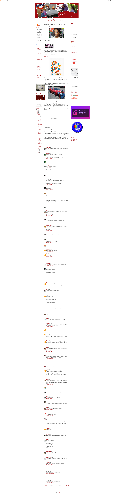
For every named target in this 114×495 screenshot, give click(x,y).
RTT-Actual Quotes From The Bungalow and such (40, 124)
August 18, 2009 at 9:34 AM (49, 338)
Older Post (67, 485)
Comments (73, 44)
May (38, 151)
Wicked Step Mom (48, 328)
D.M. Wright (47, 434)
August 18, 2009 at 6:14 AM (49, 265)
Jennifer (47, 386)
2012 (37, 110)
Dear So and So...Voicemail (40, 126)
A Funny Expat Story (40, 135)
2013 (37, 109)
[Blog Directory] (73, 137)
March (38, 153)
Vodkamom (38, 66)
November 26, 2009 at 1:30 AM (50, 473)
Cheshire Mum (39, 53)
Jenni (47, 407)
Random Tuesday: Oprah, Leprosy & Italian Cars (40, 132)
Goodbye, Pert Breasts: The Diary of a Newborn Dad (39, 59)
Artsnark (47, 428)
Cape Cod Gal (48, 174)
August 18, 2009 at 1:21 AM (49, 235)
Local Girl (39, 25)
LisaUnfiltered (48, 462)
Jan (46, 307)
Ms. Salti (47, 391)
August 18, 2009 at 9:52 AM (49, 351)
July (38, 149)
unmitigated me (48, 147)
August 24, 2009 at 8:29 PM (49, 460)
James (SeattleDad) (48, 457)
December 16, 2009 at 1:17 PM (50, 482)
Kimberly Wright (48, 165)
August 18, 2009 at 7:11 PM (49, 415)
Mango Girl (47, 153)
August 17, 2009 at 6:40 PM (49, 158)
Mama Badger (48, 365)
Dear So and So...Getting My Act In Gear (40, 134)
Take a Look (39, 127)
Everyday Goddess (48, 282)
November (39, 115)
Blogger (60, 492)
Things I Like (46, 56)
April (38, 152)
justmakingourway (48, 451)
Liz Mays (47, 379)
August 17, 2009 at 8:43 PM (49, 208)
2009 (37, 113)
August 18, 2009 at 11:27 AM (49, 384)
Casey (47, 333)
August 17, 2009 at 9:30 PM (49, 215)
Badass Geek (48, 263)
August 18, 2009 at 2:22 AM (49, 242)
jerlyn (47, 439)
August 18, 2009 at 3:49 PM (49, 398)
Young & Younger (39, 49)
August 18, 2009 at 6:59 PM (49, 409)
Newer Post (46, 485)
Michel (47, 267)
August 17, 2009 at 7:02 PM (49, 171)
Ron (46, 253)
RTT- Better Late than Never (39, 138)
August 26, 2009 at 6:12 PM (49, 464)
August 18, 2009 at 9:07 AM (49, 326)
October (39, 116)
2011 (37, 111)
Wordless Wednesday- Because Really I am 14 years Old (40, 143)
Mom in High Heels (48, 225)
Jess (47, 347)
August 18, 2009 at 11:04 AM (49, 367)
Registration (39, 148)
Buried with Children (39, 67)
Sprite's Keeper (48, 186)
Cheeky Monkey (48, 323)
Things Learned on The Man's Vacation (40, 129)
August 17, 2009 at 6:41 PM (49, 167)
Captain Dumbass (51, 49)
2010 (37, 112)
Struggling (39, 139)
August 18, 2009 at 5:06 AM (49, 256)
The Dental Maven (48, 249)
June (38, 150)
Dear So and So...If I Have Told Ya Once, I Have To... (40, 120)
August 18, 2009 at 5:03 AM (49, 251)
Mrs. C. (47, 289)
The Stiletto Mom (39, 75)
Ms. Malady (50, 140)
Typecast (38, 48)
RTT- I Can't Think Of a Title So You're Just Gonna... (40, 146)
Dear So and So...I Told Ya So (40, 141)
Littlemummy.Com (39, 52)
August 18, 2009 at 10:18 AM (49, 358)
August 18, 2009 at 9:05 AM (49, 321)
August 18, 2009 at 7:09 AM (49, 280)
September (39, 117)
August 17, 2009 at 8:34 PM (49, 203)
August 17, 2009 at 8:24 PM (49, 184)
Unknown (47, 369)
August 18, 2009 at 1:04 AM (49, 230)
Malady (47, 313)
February (39, 154)
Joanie (47, 210)
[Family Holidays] (74, 101)
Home (56, 485)
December (39, 114)
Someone (47, 340)
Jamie (47, 318)
